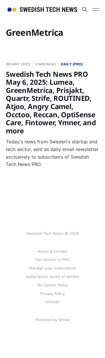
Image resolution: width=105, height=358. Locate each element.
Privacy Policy (52, 293)
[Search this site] (84, 9)
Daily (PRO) (72, 64)
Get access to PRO (53, 259)
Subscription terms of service (52, 276)
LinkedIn (52, 301)
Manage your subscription (52, 268)
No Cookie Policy (52, 285)
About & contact (52, 251)
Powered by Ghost (53, 319)
